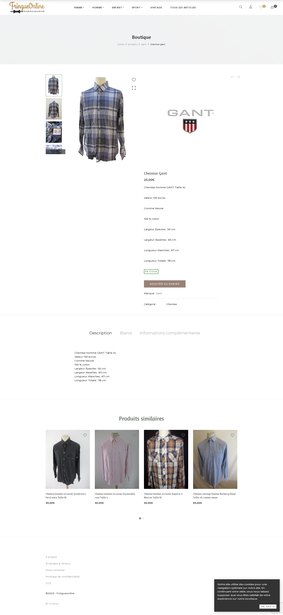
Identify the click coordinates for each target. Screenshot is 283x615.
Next (60, 151)
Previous (50, 151)
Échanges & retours (58, 563)
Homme (97, 7)
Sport (136, 7)
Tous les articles (183, 7)
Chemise (171, 304)
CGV (48, 583)
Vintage (156, 7)
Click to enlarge (134, 88)
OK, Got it (268, 606)
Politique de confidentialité (63, 576)
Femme (78, 7)
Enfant (117, 7)
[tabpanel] (67, 467)
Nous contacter (55, 570)
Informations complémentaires (170, 333)
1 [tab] (140, 518)
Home (121, 44)
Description (100, 333)
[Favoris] (261, 7)
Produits (132, 44)
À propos (51, 557)
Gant (143, 44)
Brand (126, 333)
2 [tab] (143, 518)
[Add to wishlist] (134, 79)
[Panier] (272, 7)
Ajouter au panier (165, 283)
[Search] (241, 7)
